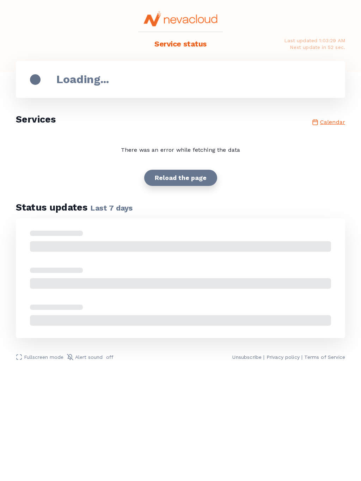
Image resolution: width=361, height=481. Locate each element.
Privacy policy (283, 357)
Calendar (332, 122)
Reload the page (181, 177)
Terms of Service (324, 357)
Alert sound (94, 357)
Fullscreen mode (43, 357)
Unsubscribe (247, 357)
